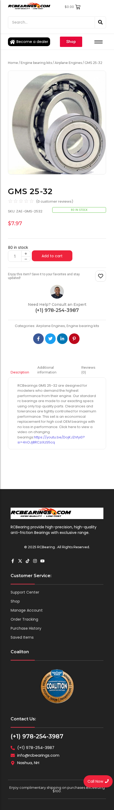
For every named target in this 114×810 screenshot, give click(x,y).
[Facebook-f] (13, 561)
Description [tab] (20, 372)
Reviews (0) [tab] (88, 369)
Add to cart (52, 256)
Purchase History (26, 628)
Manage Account (27, 610)
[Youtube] (42, 561)
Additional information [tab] (46, 369)
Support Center (25, 592)
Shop (15, 601)
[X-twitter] (20, 561)
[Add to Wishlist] (100, 276)
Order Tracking (24, 619)
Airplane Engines (68, 63)
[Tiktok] (27, 561)
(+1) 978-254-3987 (37, 736)
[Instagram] (35, 561)
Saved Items (22, 637)
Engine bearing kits (36, 63)
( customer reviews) (54, 201)
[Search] (100, 22)
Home (13, 63)
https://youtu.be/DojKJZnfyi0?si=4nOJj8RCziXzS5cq (51, 440)
